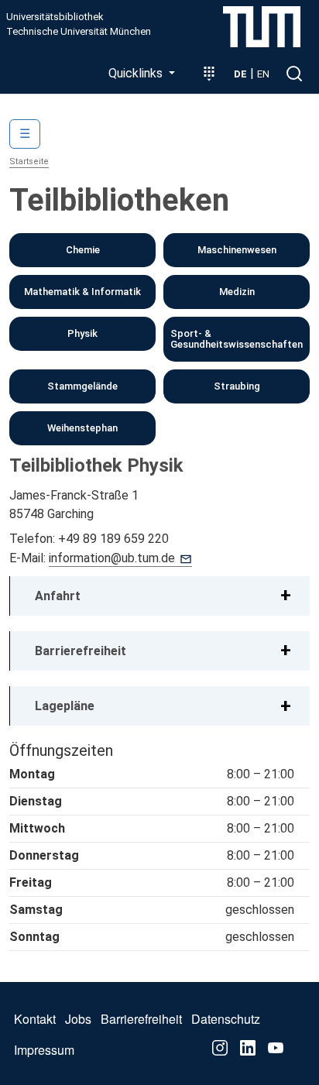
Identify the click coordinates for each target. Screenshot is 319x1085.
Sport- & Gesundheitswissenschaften (236, 339)
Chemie (83, 250)
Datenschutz (225, 1019)
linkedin (247, 1048)
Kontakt (35, 1019)
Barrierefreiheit (80, 651)
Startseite (29, 161)
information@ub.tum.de (112, 558)
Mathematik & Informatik (82, 291)
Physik (82, 333)
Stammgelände (82, 386)
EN (263, 74)
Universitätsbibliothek (55, 17)
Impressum (44, 1050)
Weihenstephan (82, 428)
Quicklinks (137, 73)
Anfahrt (58, 596)
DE (240, 74)
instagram (220, 1048)
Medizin (237, 291)
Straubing (237, 386)
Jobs (78, 1019)
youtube (275, 1048)
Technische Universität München (78, 31)
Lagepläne (64, 706)
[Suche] (294, 74)
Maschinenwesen (236, 250)
